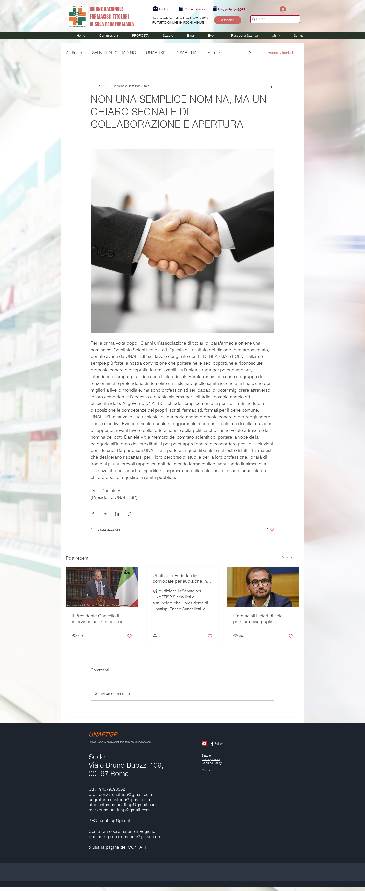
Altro (212, 52)
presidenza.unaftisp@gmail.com (120, 794)
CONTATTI (138, 847)
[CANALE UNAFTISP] (204, 743)
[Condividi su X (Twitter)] (105, 514)
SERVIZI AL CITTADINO (114, 52)
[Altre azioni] (271, 86)
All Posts (74, 52)
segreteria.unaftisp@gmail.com (119, 799)
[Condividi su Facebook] (93, 514)
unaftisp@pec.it (115, 820)
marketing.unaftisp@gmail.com (119, 809)
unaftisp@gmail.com (137, 804)
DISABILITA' (186, 52)
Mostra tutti (290, 557)
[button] (166, 9)
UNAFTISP (155, 52)
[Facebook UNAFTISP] (212, 743)
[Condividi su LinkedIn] (117, 514)
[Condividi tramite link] (129, 514)
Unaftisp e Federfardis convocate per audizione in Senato (180, 578)
